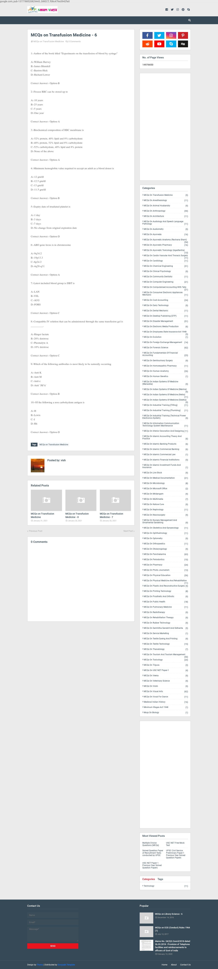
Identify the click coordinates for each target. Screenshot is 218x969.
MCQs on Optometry (166, 538)
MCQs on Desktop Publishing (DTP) (166, 316)
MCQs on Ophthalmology (166, 533)
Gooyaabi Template (66, 965)
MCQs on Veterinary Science (166, 681)
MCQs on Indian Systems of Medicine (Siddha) (166, 400)
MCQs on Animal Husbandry (166, 205)
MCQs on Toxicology (166, 660)
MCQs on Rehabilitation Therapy (166, 617)
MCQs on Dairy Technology (166, 305)
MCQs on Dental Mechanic (166, 310)
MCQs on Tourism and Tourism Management (166, 655)
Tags (160, 879)
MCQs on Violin (166, 686)
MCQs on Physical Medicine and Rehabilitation (166, 581)
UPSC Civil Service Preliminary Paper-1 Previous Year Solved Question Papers (175, 854)
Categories (148, 879)
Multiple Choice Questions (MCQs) (150, 844)
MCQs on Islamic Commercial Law (166, 454)
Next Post (128, 531)
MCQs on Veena (166, 675)
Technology (166, 886)
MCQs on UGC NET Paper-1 (166, 670)
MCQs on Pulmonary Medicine (166, 607)
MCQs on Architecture (166, 216)
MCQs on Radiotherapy (166, 612)
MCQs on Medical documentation (166, 478)
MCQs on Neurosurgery (166, 515)
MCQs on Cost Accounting (166, 300)
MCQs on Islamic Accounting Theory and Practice (165, 437)
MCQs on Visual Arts (166, 691)
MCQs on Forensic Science (166, 347)
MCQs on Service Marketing (166, 633)
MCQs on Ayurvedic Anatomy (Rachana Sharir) (166, 240)
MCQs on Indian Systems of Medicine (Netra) (166, 395)
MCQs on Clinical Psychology (166, 271)
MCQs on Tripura (166, 665)
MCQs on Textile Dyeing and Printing (166, 638)
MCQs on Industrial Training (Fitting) (166, 405)
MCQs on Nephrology (166, 509)
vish (63, 460)
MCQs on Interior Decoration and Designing (166, 431)
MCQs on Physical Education (166, 575)
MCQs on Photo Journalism (166, 570)
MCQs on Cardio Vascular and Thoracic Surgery (166, 256)
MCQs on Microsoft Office (166, 488)
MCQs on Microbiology (166, 483)
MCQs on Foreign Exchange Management (166, 342)
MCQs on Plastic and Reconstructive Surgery (166, 586)
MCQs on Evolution (166, 337)
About (174, 964)
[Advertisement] (81, 654)
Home (164, 964)
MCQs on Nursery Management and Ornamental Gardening (165, 521)
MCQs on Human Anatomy (166, 371)
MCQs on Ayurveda (166, 234)
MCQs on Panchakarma (166, 554)
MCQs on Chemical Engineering (166, 266)
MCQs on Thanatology (166, 649)
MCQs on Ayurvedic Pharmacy (166, 245)
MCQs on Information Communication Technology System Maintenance (165, 424)
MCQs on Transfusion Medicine (48, 41)
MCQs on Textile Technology (166, 644)
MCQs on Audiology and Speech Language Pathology (165, 222)
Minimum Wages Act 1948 (166, 707)
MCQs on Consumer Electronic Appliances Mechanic (165, 293)
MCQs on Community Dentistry (166, 276)
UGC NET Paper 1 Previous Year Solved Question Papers (152, 865)
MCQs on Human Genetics (166, 376)
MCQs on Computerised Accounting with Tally (166, 288)
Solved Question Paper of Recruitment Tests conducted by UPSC (152, 852)
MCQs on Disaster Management (166, 321)
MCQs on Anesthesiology (166, 200)
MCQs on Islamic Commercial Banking (166, 449)
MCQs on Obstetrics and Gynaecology (166, 528)
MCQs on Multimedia (166, 499)
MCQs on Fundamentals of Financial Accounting (165, 354)
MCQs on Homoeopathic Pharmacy (166, 366)
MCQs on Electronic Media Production (166, 326)
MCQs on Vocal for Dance (166, 696)
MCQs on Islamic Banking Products (166, 444)
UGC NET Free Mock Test (175, 844)
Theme (40, 965)
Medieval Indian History (166, 702)
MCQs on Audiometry (166, 229)
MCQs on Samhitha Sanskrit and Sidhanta (166, 628)
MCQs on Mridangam (166, 494)
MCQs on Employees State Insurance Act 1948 (166, 332)
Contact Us (185, 964)
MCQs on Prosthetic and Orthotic (166, 596)
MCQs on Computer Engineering (166, 282)
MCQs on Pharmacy (166, 565)
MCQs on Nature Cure (166, 504)
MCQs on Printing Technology (166, 591)
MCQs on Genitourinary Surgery (166, 360)
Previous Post (35, 531)
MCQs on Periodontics (166, 559)
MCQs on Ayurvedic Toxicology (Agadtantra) (166, 251)
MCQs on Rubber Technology (166, 623)
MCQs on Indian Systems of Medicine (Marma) (166, 390)
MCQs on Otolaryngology (166, 549)
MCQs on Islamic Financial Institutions (166, 460)
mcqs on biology (166, 712)
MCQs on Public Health (166, 601)
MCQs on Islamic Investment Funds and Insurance (165, 466)
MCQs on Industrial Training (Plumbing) (166, 410)
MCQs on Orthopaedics (166, 543)
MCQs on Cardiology (166, 261)
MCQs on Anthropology (166, 211)
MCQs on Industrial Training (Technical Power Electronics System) (165, 416)
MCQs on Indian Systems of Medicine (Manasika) (165, 382)
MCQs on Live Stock (166, 472)
